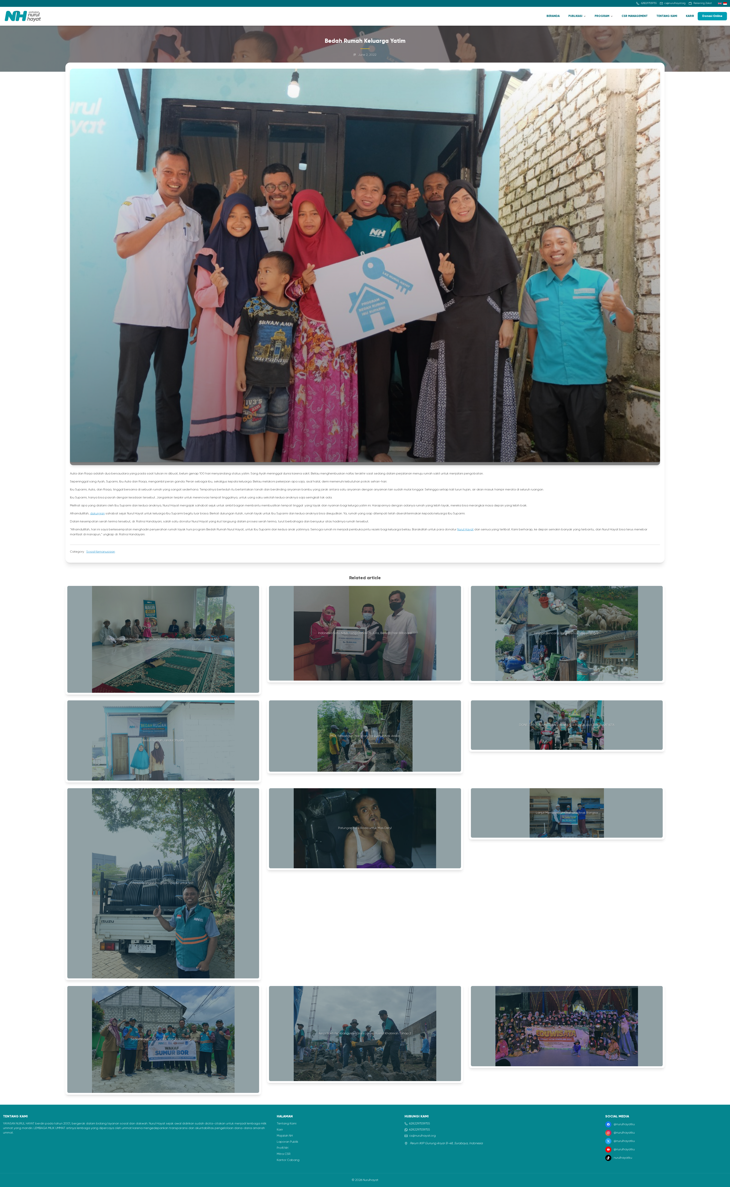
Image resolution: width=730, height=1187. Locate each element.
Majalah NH (285, 1135)
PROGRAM (602, 16)
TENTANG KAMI (666, 16)
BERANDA (553, 16)
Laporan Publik (287, 1141)
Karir (280, 1129)
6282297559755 (419, 1123)
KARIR (690, 16)
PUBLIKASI (575, 16)
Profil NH (282, 1148)
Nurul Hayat (465, 529)
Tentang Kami (286, 1123)
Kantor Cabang (288, 1160)
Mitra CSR (283, 1154)
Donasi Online (712, 16)
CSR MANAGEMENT (635, 16)
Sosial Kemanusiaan (100, 551)
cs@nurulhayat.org (422, 1135)
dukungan (97, 513)
